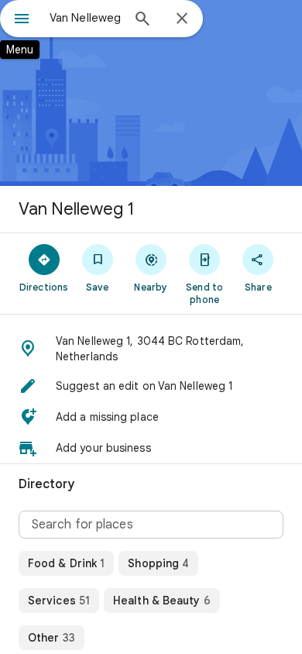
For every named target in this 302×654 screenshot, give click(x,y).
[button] (151, 348)
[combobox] (85, 18)
